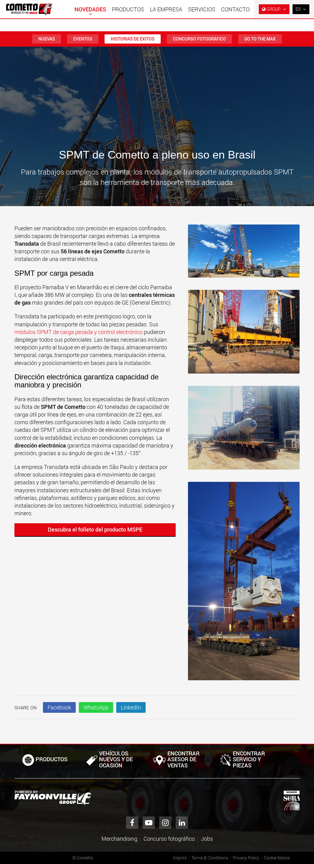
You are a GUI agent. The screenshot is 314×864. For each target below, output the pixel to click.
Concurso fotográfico (199, 39)
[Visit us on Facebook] (132, 822)
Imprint (180, 858)
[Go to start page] (29, 9)
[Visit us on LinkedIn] (182, 822)
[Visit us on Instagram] (165, 822)
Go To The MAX (260, 39)
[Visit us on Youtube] (148, 822)
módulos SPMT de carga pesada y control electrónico (78, 332)
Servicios (201, 9)
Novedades (90, 9)
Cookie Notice (277, 858)
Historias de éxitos (133, 39)
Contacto (235, 9)
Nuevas (46, 39)
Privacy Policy (246, 858)
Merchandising (119, 838)
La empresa (166, 9)
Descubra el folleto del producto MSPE (95, 529)
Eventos (82, 39)
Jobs (207, 838)
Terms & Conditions (209, 858)
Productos (128, 9)
